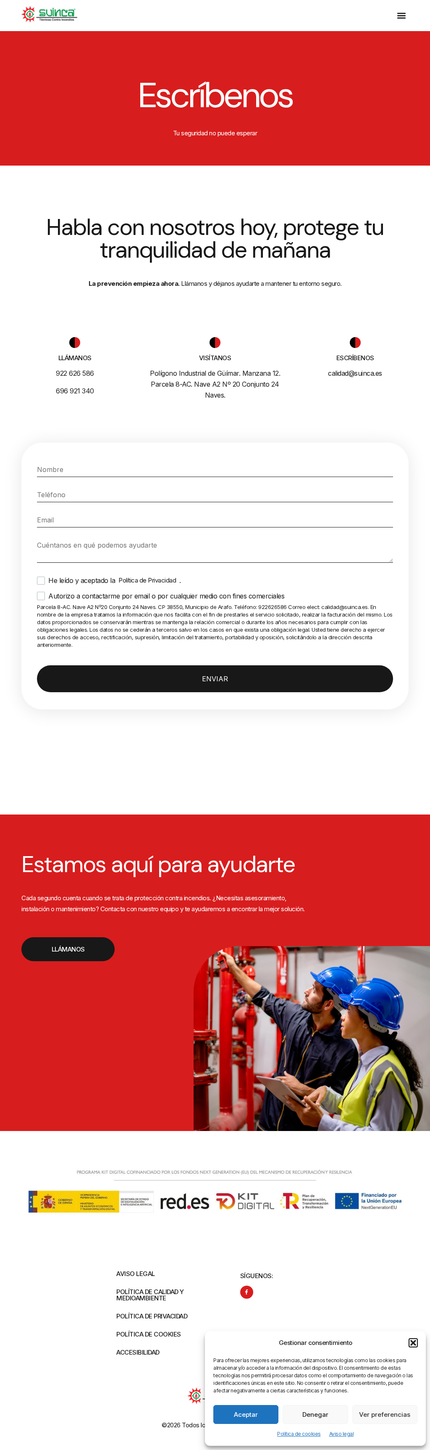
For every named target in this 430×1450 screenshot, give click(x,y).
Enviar (215, 679)
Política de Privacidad (147, 580)
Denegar (315, 1414)
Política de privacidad (151, 1316)
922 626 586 (75, 373)
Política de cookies (299, 1434)
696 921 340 (75, 391)
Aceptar (246, 1414)
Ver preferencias (384, 1414)
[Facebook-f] (246, 1292)
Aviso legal (341, 1434)
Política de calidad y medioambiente (150, 1295)
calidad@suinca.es (355, 373)
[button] (413, 1343)
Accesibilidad (138, 1352)
